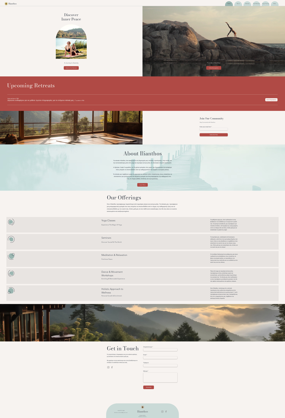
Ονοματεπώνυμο (147, 347)
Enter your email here (205, 126)
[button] (40, 100)
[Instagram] (108, 367)
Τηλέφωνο (146, 362)
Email (144, 354)
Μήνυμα (145, 371)
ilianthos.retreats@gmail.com (121, 412)
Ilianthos (142, 411)
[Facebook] (112, 367)
